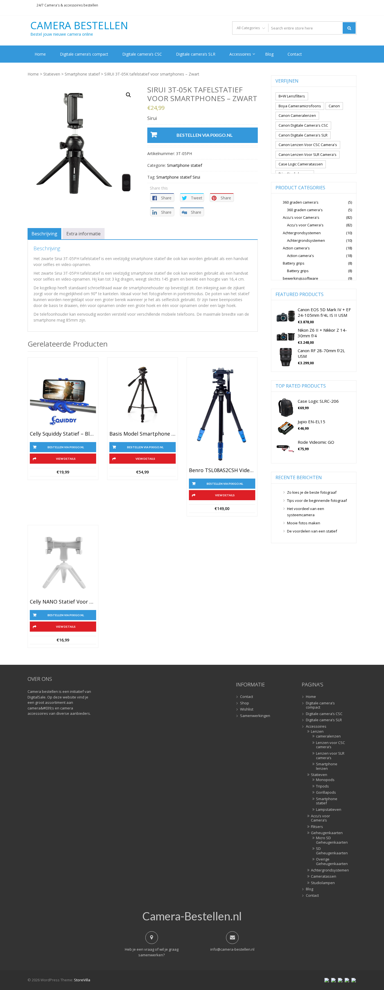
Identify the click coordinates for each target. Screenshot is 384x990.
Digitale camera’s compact (84, 54)
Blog (269, 54)
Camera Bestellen (79, 25)
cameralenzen (328, 736)
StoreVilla (82, 979)
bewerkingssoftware (300, 278)
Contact (295, 54)
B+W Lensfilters (292, 96)
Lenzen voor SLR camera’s (330, 755)
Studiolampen (323, 883)
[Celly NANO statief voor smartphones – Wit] (63, 563)
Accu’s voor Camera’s (320, 818)
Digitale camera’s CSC (142, 54)
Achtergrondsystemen (302, 232)
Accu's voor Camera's (301, 217)
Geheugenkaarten (327, 833)
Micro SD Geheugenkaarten (330, 840)
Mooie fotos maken (303, 522)
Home (40, 54)
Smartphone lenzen (326, 766)
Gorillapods (326, 792)
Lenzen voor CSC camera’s (330, 745)
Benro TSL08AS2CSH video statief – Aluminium (222, 470)
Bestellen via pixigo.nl (205, 135)
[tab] (44, 233)
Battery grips (293, 263)
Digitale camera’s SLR (195, 54)
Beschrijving (44, 234)
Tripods (322, 786)
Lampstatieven (328, 809)
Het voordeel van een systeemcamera (305, 511)
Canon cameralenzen (297, 115)
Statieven (51, 74)
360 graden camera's (301, 202)
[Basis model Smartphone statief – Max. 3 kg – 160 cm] (142, 396)
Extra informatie (83, 234)
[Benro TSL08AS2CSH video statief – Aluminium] (222, 414)
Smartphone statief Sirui (178, 177)
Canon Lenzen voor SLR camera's (307, 154)
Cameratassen (323, 876)
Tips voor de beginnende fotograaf (317, 500)
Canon (334, 105)
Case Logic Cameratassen (301, 164)
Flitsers (317, 827)
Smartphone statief (82, 74)
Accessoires (240, 54)
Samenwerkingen (255, 716)
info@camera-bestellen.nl (232, 949)
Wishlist (246, 709)
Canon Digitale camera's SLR (303, 135)
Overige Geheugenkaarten (330, 861)
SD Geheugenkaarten (330, 850)
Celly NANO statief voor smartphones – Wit (63, 602)
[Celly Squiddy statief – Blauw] (63, 396)
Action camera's (296, 248)
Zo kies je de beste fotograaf (311, 492)
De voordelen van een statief (312, 531)
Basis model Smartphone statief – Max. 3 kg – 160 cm (142, 434)
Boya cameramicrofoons (300, 105)
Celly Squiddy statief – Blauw (63, 434)
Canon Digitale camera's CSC (303, 125)
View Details (66, 458)
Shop (244, 703)
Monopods (325, 780)
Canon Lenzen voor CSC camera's (308, 144)
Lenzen (317, 731)
